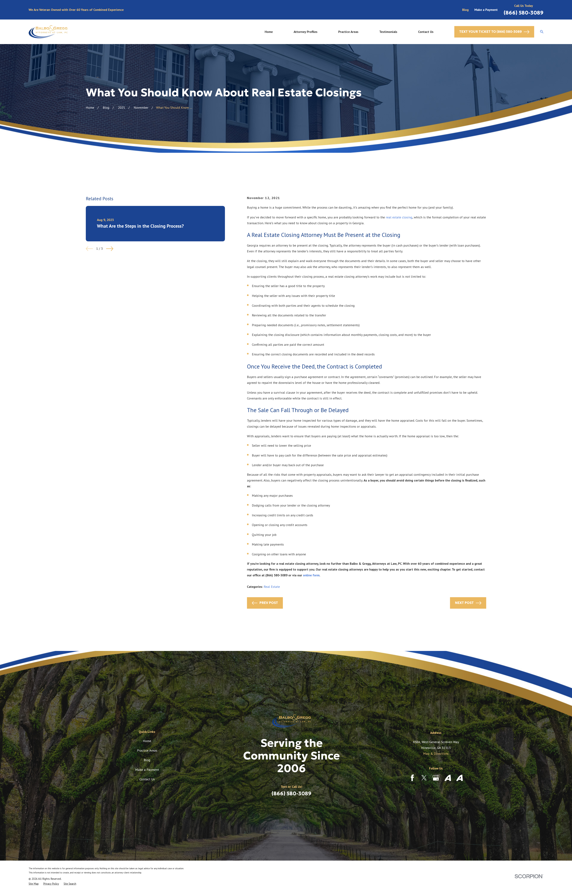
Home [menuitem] (269, 32)
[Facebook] (412, 778)
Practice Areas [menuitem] (348, 32)
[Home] (48, 31)
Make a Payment (486, 10)
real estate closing (399, 217)
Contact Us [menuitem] (425, 32)
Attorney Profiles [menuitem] (305, 32)
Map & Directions (436, 753)
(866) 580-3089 (523, 13)
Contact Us (147, 779)
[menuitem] (34, 883)
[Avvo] (447, 778)
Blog (465, 10)
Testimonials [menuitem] (388, 32)
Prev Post (268, 603)
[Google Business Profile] (436, 778)
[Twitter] (424, 778)
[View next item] (109, 248)
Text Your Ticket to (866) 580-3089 (490, 32)
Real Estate (272, 587)
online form (311, 575)
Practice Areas (147, 750)
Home (147, 741)
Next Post (464, 603)
